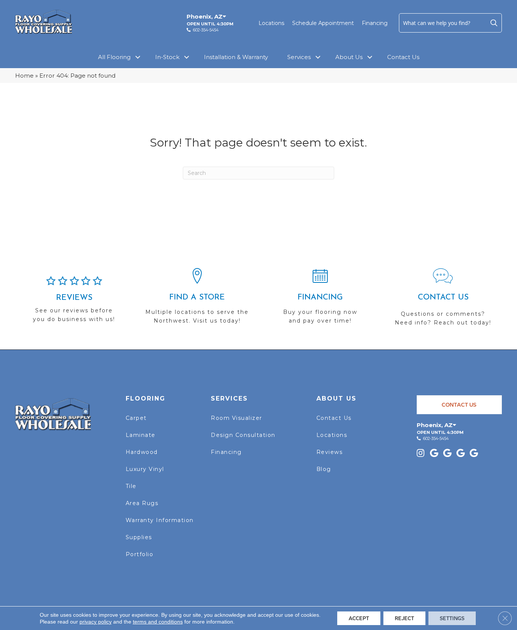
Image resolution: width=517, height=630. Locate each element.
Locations (271, 23)
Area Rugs (142, 503)
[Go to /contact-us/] (443, 300)
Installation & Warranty (236, 57)
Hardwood (142, 452)
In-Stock (167, 57)
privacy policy (95, 622)
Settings (452, 618)
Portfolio (140, 554)
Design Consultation (243, 435)
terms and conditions (158, 622)
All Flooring (114, 57)
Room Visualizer (236, 418)
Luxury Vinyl (145, 469)
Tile (131, 486)
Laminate (141, 435)
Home (24, 75)
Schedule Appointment (323, 23)
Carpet (136, 418)
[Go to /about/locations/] (197, 299)
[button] (493, 22)
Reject (404, 618)
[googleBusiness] (434, 454)
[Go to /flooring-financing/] (320, 299)
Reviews (329, 452)
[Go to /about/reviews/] (74, 302)
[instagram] (420, 454)
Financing (375, 23)
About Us (349, 57)
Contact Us (403, 57)
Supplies (139, 537)
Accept (359, 618)
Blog (323, 469)
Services (299, 57)
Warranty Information (160, 520)
